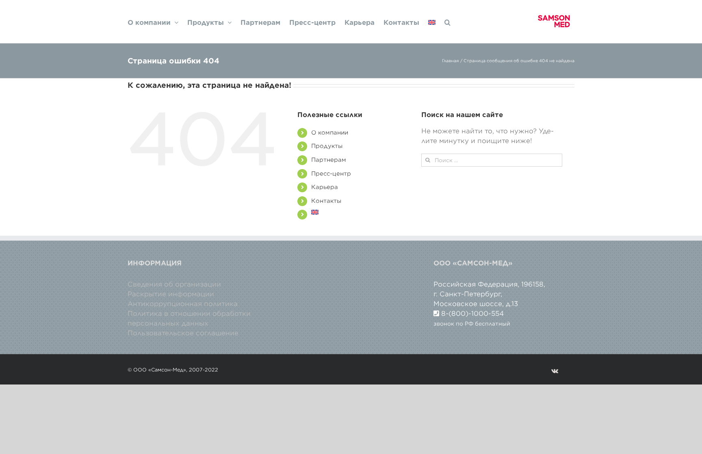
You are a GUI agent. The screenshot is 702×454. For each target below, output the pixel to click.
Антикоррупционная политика (183, 304)
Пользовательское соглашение (183, 333)
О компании (329, 132)
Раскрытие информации (171, 294)
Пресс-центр (331, 173)
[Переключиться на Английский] (432, 21)
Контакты (326, 200)
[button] (447, 21)
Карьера (324, 187)
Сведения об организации (174, 284)
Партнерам (328, 159)
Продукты (326, 146)
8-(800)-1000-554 (472, 313)
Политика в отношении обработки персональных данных (189, 318)
